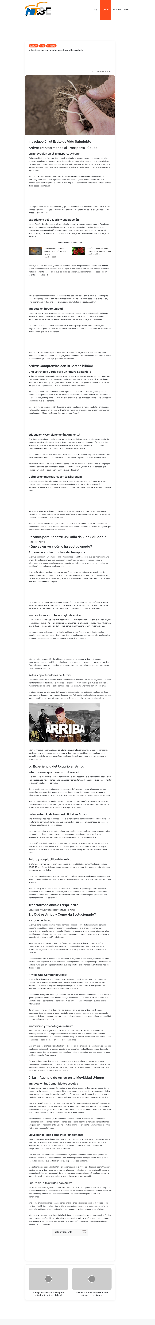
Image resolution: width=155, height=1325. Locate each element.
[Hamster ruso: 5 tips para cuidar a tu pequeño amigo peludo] (35, 251)
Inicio (96, 9)
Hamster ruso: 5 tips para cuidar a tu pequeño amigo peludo (55, 251)
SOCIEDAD (117, 9)
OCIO (126, 9)
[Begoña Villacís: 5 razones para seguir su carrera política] (78, 251)
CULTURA (105, 9)
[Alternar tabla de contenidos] (83, 1232)
